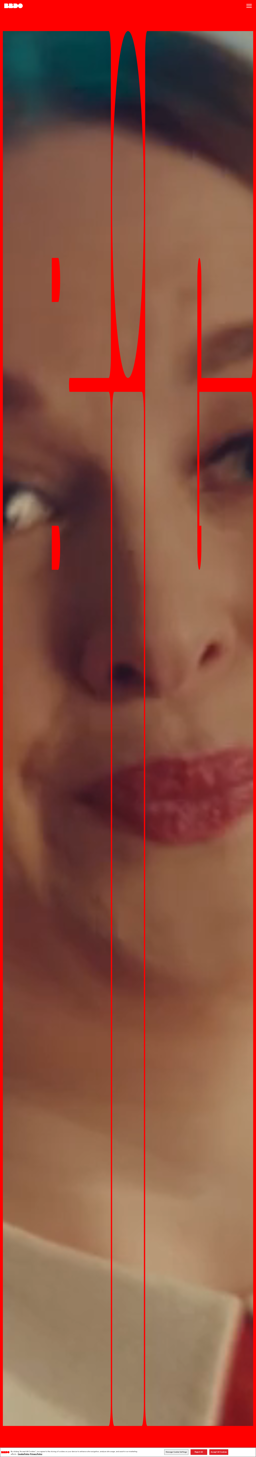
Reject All (199, 1452)
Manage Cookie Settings (176, 1452)
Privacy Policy (36, 1454)
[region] (128, 1452)
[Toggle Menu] (249, 6)
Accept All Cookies (219, 1452)
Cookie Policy (23, 1454)
